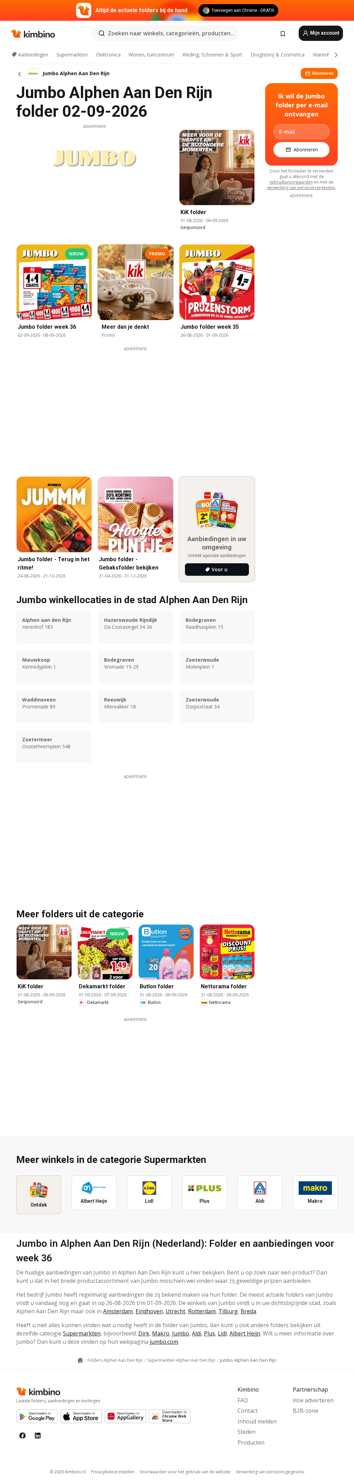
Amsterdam (118, 1311)
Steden (246, 1432)
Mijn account (324, 33)
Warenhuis (324, 54)
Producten (250, 1442)
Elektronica (108, 54)
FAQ (242, 1400)
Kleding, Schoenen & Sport (212, 54)
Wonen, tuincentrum (151, 54)
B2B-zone (305, 1410)
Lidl (222, 1333)
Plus (209, 1333)
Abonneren (323, 73)
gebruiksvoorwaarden (291, 182)
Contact (247, 1410)
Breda (248, 1311)
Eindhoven (149, 1311)
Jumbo (180, 1333)
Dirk (143, 1333)
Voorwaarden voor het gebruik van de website (185, 1472)
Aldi (196, 1333)
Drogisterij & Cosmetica (278, 54)
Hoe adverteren (313, 1400)
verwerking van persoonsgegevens (301, 188)
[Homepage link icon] (80, 1360)
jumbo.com (164, 1342)
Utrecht (175, 1311)
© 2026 (68, 1472)
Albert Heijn (245, 1333)
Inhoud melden (257, 1421)
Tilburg (228, 1311)
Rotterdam (202, 1311)
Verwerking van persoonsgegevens (270, 1472)
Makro (160, 1333)
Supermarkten (72, 54)
